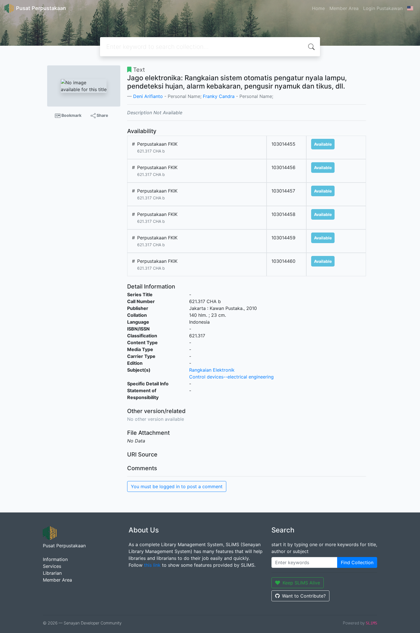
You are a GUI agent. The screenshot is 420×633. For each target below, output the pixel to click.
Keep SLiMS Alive (301, 583)
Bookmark (71, 115)
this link (152, 565)
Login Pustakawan (383, 8)
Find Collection (357, 562)
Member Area (344, 8)
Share (102, 115)
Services (52, 566)
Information (55, 559)
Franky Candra (219, 96)
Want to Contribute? (304, 596)
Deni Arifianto (148, 96)
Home (318, 8)
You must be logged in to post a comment (177, 486)
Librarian (52, 573)
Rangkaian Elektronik (212, 370)
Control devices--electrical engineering (231, 377)
